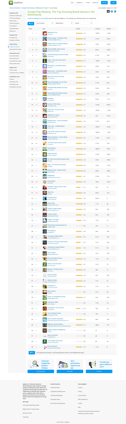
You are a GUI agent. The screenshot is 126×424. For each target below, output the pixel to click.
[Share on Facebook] (111, 11)
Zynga (50, 161)
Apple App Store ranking (15, 49)
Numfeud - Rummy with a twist (56, 186)
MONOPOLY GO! (52, 32)
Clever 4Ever (51, 203)
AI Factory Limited (53, 287)
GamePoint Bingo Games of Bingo (57, 54)
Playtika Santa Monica (54, 51)
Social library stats (14, 84)
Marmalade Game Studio (54, 177)
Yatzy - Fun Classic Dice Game (56, 164)
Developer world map (15, 40)
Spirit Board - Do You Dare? (55, 308)
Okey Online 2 (51, 291)
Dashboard (95, 2)
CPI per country (13, 70)
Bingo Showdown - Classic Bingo (57, 137)
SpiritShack (51, 309)
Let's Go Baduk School (54, 313)
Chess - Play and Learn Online (56, 60)
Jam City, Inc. (52, 78)
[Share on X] (108, 11)
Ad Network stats (14, 81)
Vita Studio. (51, 150)
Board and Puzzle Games (55, 348)
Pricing (88, 2)
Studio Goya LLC (52, 276)
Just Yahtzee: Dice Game (55, 341)
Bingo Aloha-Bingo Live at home (57, 82)
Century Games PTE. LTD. (54, 84)
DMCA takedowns (83, 399)
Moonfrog (51, 111)
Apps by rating (13, 20)
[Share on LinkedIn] (115, 11)
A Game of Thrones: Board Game (57, 241)
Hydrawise (25, 417)
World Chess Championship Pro (57, 225)
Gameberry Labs (52, 106)
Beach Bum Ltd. (52, 122)
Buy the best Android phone (57, 403)
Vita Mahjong (51, 148)
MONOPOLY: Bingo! (53, 115)
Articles (80, 403)
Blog (79, 407)
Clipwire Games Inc (53, 117)
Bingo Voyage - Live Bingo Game (57, 38)
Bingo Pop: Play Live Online (55, 76)
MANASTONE (52, 227)
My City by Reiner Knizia (54, 258)
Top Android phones (14, 55)
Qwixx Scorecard (52, 335)
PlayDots (51, 144)
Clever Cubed (51, 252)
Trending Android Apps (56, 395)
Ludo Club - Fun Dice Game (55, 109)
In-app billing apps (14, 28)
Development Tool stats (15, 87)
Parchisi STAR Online (53, 104)
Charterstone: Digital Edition (55, 247)
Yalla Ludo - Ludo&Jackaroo (56, 126)
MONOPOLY (51, 175)
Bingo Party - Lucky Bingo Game (57, 71)
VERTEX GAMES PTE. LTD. (55, 39)
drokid (50, 293)
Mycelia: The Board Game (55, 269)
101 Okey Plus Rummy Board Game (58, 159)
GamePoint (51, 56)
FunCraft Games (52, 155)
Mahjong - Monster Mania (55, 324)
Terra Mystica (51, 230)
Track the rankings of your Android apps (40, 18)
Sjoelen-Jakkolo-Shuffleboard (56, 330)
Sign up (104, 2)
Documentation (82, 395)
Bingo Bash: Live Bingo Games (56, 65)
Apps (72, 2)
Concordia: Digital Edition (55, 236)
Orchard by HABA (52, 302)
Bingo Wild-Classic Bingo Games (57, 93)
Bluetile (50, 166)
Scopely (50, 34)
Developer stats (13, 37)
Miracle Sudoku (52, 280)
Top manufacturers (14, 58)
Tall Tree (51, 271)
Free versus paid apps (15, 18)
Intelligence (79, 2)
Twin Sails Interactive (54, 243)
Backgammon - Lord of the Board (57, 120)
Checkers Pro (51, 286)
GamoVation (52, 172)
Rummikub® (51, 181)
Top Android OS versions (15, 61)
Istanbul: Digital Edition (54, 208)
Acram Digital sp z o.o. (54, 210)
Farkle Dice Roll (52, 153)
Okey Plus (50, 192)
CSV (31, 23)
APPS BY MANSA (53, 188)
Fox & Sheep (52, 304)
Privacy (80, 391)
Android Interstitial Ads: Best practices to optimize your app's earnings (89, 412)
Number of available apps (16, 15)
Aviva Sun (51, 128)
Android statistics (55, 387)
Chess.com (51, 62)
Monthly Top (12, 31)
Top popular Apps (55, 399)
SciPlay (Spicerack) (53, 139)
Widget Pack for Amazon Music (31, 409)
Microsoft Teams (27, 413)
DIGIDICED (51, 232)
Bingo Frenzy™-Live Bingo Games (57, 43)
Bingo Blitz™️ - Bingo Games (56, 49)
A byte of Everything (53, 342)
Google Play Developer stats (57, 391)
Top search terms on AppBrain (17, 72)
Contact (80, 387)
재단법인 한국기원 (53, 315)
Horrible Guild (52, 265)
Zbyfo (50, 331)
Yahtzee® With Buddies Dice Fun (57, 87)
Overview (12, 79)
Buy (32, 352)
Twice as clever (52, 214)
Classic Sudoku (52, 275)
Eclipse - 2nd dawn (53, 219)
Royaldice (50, 98)
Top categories (13, 26)
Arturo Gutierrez (52, 199)
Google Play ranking (14, 46)
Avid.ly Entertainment (54, 73)
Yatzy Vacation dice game (55, 319)
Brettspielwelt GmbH (53, 205)
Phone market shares (15, 63)
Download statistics (14, 23)
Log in (113, 2)
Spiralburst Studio (53, 260)
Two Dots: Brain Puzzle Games (56, 142)
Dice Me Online (52, 197)
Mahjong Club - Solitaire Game (56, 170)
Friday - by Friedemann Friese (56, 297)
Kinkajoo (51, 183)
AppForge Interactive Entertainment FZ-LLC (59, 320)
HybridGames (52, 337)
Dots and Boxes (52, 346)
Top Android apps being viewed (31, 405)
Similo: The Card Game (54, 263)
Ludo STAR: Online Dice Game (56, 131)
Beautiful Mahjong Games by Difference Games (60, 326)
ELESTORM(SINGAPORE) (54, 95)
